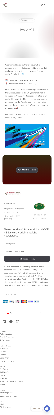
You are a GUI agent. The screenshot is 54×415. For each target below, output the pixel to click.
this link (37, 114)
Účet (1, 402)
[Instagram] (17, 321)
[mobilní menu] (49, 5)
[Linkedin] (4, 321)
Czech (13, 313)
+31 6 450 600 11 (11, 294)
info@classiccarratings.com (22, 285)
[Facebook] (11, 321)
